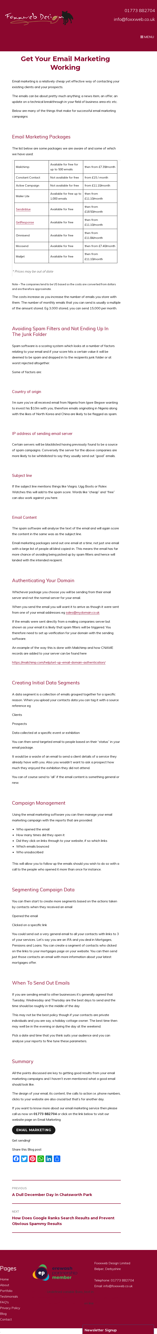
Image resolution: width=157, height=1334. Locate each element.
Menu (148, 37)
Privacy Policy (10, 1308)
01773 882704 (139, 10)
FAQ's (4, 1302)
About (4, 1285)
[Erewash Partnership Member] (54, 1272)
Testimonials (9, 1296)
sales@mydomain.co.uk (83, 612)
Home (4, 1279)
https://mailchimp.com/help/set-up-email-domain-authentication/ (58, 662)
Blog (3, 1314)
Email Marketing (33, 1130)
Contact (6, 1319)
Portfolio (6, 1291)
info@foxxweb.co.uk (134, 19)
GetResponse (25, 222)
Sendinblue (23, 209)
